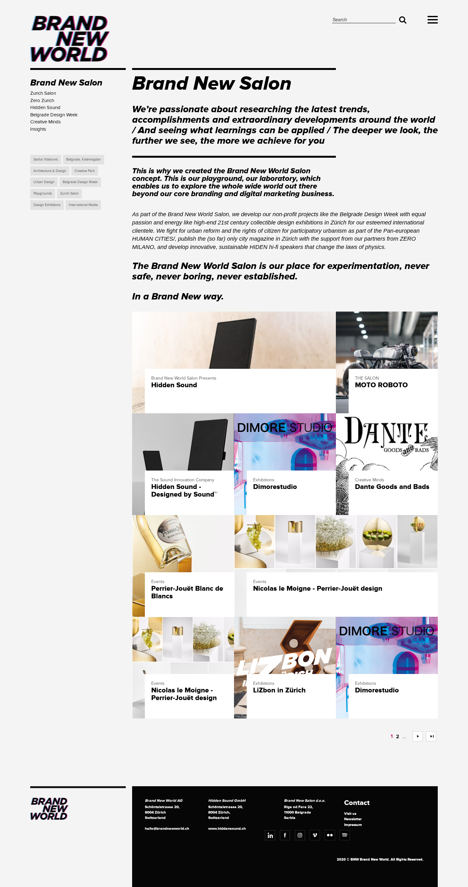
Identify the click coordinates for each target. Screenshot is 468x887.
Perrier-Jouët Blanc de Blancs (187, 592)
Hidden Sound (174, 385)
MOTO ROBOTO (381, 385)
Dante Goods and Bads (392, 487)
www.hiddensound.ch (227, 828)
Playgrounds (42, 193)
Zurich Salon (69, 193)
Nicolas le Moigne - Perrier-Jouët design (317, 589)
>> (428, 736)
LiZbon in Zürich (279, 690)
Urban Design (43, 182)
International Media (83, 205)
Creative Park (84, 171)
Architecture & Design (49, 171)
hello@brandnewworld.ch (167, 828)
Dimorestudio (275, 487)
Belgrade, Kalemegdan (83, 159)
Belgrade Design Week (80, 182)
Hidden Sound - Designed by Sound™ (184, 491)
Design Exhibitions (46, 205)
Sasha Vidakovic (45, 159)
